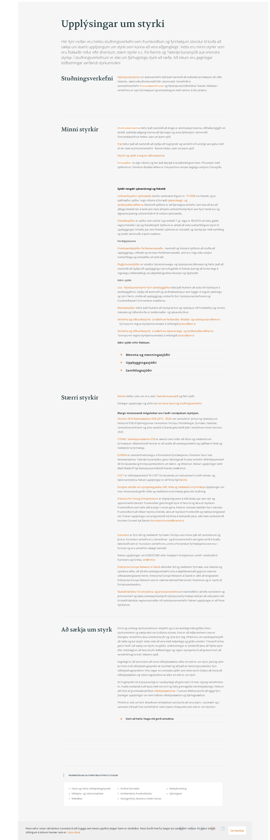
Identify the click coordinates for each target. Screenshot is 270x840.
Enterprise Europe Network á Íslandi (139, 567)
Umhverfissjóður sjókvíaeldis (134, 196)
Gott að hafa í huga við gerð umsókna (150, 718)
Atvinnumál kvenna (129, 128)
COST (121, 475)
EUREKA (122, 455)
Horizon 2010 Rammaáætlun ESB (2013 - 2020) (145, 418)
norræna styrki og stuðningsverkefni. (180, 403)
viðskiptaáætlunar (165, 691)
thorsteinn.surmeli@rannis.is (167, 520)
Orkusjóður (124, 162)
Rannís (121, 396)
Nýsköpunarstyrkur (129, 77)
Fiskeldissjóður (126, 220)
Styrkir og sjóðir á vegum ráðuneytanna (141, 155)
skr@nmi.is (149, 559)
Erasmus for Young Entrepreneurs (138, 498)
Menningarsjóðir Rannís (186, 355)
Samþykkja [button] (237, 830)
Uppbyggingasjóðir (141, 362)
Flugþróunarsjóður (129, 264)
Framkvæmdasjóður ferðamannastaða (140, 248)
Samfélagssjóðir (139, 370)
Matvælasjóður (126, 308)
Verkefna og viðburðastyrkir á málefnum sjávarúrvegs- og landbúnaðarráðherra (165, 331)
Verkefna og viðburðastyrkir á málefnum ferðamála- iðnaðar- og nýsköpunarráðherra (169, 319)
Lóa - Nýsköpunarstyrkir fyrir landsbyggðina (144, 287)
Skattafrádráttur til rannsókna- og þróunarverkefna (148, 591)
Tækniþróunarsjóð (167, 396)
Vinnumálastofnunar (152, 86)
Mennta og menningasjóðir (148, 355)
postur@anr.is (187, 324)
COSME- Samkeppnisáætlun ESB (137, 439)
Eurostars (123, 535)
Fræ (120, 144)
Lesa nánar (73, 832)
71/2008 (191, 196)
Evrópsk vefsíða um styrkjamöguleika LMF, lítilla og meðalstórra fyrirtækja (161, 487)
